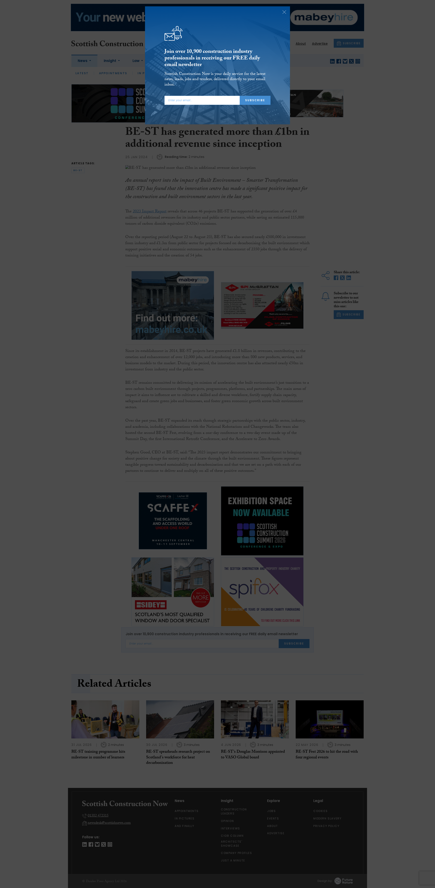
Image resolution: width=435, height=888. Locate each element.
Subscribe (255, 100)
